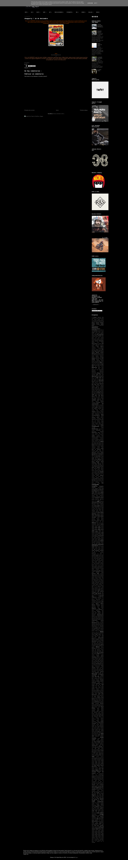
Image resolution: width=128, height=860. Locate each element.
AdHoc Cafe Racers (96, 333)
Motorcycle (96, 643)
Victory (93, 811)
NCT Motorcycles (98, 650)
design (102, 448)
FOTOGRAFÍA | (70, 12)
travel (103, 797)
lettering (102, 591)
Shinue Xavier (101, 729)
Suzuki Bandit (95, 761)
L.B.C (97, 583)
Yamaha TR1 (95, 830)
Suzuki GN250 (101, 761)
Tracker (97, 797)
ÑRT (97, 661)
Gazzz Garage (101, 494)
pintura (96, 677)
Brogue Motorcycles (96, 385)
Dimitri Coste (97, 451)
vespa (93, 810)
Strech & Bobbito (95, 754)
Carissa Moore (101, 406)
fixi (92, 479)
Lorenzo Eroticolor (98, 598)
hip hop (102, 521)
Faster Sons (95, 476)
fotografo (101, 486)
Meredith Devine (101, 619)
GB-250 (94, 495)
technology (95, 772)
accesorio (96, 331)
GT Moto (94, 508)
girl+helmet (94, 502)
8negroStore (95, 329)
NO (101, 653)
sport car (96, 746)
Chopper (102, 411)
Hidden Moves (99, 520)
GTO (97, 508)
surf (95, 758)
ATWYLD (98, 345)
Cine (102, 415)
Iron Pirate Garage (100, 551)
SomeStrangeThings (100, 740)
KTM (95, 583)
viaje (96, 810)
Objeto (99, 661)
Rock (93, 703)
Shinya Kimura (95, 730)
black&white (101, 369)
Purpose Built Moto (97, 684)
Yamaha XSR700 (95, 834)
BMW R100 (94, 376)
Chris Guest (99, 412)
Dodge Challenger (95, 457)
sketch (102, 734)
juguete (96, 565)
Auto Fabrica (100, 346)
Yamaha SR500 (95, 829)
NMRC (98, 653)
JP (101, 564)
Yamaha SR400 (100, 827)
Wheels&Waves (95, 821)
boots (100, 382)
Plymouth (102, 678)
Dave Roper (94, 442)
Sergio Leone (95, 726)
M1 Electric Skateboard (96, 602)
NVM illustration (100, 660)
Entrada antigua (84, 110)
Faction (102, 473)
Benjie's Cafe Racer (95, 361)
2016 (103, 318)
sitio (100, 733)
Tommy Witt (98, 791)
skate (102, 733)
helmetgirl (94, 517)
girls (103, 502)
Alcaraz (96, 335)
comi (99, 425)
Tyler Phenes (97, 802)
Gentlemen (102, 495)
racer (96, 686)
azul (100, 349)
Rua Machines (95, 712)
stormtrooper (101, 753)
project (100, 682)
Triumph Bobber (100, 800)
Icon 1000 (96, 543)
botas (100, 383)
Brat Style (94, 384)
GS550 (102, 507)
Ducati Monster (96, 461)
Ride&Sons (97, 701)
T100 (103, 764)
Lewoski (98, 592)
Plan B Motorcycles (96, 678)
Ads (98, 334)
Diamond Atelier (95, 450)
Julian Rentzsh (101, 565)
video (98, 813)
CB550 (102, 409)
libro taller (102, 592)
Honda (102, 524)
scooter (102, 721)
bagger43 (99, 351)
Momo (99, 628)
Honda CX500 (101, 533)
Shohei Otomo (94, 731)
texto (93, 774)
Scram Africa (101, 722)
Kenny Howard (101, 575)
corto (99, 432)
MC (101, 617)
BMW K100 (101, 374)
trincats (93, 798)
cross (98, 434)
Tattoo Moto (101, 770)
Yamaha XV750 (101, 836)
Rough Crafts (98, 706)
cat (100, 409)
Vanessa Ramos (97, 807)
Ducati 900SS (101, 460)
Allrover (97, 336)
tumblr (94, 801)
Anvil (99, 342)
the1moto (102, 783)
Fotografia (95, 484)
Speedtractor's (95, 745)
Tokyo (99, 790)
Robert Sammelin (100, 702)
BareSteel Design (100, 353)
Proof (103, 682)
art (103, 343)
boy (103, 383)
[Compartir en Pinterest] (35, 66)
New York (99, 652)
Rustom (99, 713)
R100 (103, 684)
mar (103, 609)
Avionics (97, 349)
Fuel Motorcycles (95, 490)
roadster (102, 701)
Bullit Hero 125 (94, 392)
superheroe (94, 757)
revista (99, 696)
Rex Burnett (99, 700)
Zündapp (93, 842)
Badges (93, 351)
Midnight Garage (95, 623)
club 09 (94, 420)
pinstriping (102, 676)
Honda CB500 (98, 529)
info (93, 549)
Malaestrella (94, 609)
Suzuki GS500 (95, 762)
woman (93, 823)
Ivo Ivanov (100, 554)
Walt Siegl (99, 817)
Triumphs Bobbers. (99, 32)
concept (96, 427)
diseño (102, 452)
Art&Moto (94, 344)
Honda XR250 (98, 539)
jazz (93, 558)
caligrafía (98, 401)
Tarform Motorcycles (99, 767)
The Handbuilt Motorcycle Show (98, 778)
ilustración (101, 544)
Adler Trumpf (94, 334)
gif (96, 499)
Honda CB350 (98, 527)
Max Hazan (94, 617)
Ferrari (96, 478)
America (100, 336)
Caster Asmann (95, 409)
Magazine (95, 608)
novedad (93, 659)
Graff (95, 506)
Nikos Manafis (94, 653)
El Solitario (98, 467)
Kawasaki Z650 (97, 574)
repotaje (98, 695)
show (93, 732)
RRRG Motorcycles (100, 711)
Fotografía (95, 486)
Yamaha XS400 (94, 832)
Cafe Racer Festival (100, 396)
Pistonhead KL (101, 677)
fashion (102, 475)
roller (97, 705)
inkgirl (93, 550)
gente (98, 495)
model (96, 627)
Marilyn (99, 611)
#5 (92, 317)
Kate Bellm (98, 570)
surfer (102, 758)
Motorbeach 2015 (100, 641)
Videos (102, 813)
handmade (102, 511)
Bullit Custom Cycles (96, 391)
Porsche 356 (94, 681)
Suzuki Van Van (95, 764)
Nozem (102, 659)
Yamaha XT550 (95, 835)
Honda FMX (101, 534)
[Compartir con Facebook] (33, 66)
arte (97, 344)
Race (103, 685)
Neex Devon (96, 651)
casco (95, 408)
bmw (97, 374)
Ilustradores (95, 545)
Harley (99, 512)
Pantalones (94, 668)
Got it (95, 3)
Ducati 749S (96, 460)
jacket (97, 555)
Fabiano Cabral (98, 473)
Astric (94, 345)
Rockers (102, 703)
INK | (77, 12)
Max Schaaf (98, 617)
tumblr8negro (100, 801)
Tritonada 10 (96, 799)
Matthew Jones (95, 616)
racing (99, 686)
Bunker (102, 392)
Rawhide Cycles (99, 691)
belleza (94, 359)
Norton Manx (101, 658)
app (98, 343)
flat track (97, 479)
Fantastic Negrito (96, 475)
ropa (93, 706)
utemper (93, 806)
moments (96, 628)
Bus (97, 393)
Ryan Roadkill (99, 714)
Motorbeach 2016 (95, 642)
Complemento (96, 426)
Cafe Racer (95, 395)
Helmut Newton (100, 517)
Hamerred (98, 511)
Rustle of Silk (95, 713)
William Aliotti (95, 822)
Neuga (100, 651)
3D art (96, 320)
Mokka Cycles (101, 627)
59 (100, 320)
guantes (99, 508)
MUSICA (97, 12)
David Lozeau (101, 443)
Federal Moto (101, 476)
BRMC (98, 384)
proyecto (98, 683)
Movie (102, 644)
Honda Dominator (95, 534)
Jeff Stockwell (98, 559)
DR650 (93, 458)
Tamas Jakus (101, 766)
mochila (93, 627)
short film (102, 731)
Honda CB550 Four (99, 530)
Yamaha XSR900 (101, 834)
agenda (93, 335)
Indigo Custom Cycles (96, 548)
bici (101, 362)
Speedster (102, 744)
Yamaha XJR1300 (100, 831)
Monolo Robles (95, 630)
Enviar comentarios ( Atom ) (58, 113)
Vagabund (97, 806)
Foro (100, 483)
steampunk (102, 749)
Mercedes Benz (95, 619)
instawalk (102, 550)
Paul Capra (96, 669)
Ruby (99, 712)
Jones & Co (97, 564)
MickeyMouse (95, 622)
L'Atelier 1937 (101, 583)
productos (95, 682)
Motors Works (101, 643)
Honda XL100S (98, 538)
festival (99, 478)
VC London (97, 808)
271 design (95, 319)
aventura (94, 349)
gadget (102, 492)
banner (94, 352)
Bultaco (99, 392)
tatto (103, 768)
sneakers (94, 739)
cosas (93, 433)
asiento (102, 344)
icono (99, 543)
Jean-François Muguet (98, 558)
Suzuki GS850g (101, 763)
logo (100, 594)
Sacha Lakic (96, 715)
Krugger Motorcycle (96, 582)
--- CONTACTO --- (96, 304)
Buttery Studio (101, 393)
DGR (103, 449)
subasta (98, 756)
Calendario (94, 399)
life (96, 593)
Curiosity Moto (100, 435)
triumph (94, 800)
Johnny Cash (101, 561)
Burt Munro (94, 393)
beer (101, 358)
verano (102, 809)
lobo (98, 594)
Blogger (76, 857)
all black (100, 335)
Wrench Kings (98, 823)
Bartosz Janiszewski (100, 354)
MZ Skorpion (98, 649)
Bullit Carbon (101, 390)
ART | (50, 12)
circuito (102, 416)
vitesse (93, 815)
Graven (93, 507)
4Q (99, 320)
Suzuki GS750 (95, 763)
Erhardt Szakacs (98, 470)
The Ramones (99, 782)
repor (95, 695)
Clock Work (102, 419)
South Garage (97, 741)
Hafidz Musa (101, 509)
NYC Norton (94, 661)
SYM (101, 764)
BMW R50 (102, 376)
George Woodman (96, 498)
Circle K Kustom (96, 416)
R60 (96, 685)
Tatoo (100, 768)
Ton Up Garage (96, 792)
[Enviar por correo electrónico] (28, 66)
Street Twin (102, 755)
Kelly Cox (96, 575)
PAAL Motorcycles (96, 666)
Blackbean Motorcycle (98, 370)
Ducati (99, 459)
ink (95, 549)
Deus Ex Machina (97, 449)
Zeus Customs (95, 840)
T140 (93, 765)
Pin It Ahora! (27, 62)
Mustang (94, 648)
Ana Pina (98, 337)
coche (102, 421)
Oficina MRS (99, 662)
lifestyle (100, 593)
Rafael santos (98, 687)
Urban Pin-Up (100, 805)
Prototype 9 (94, 683)
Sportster (100, 746)
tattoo (97, 770)
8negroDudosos (95, 326)
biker (93, 366)
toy (93, 797)
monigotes (94, 629)
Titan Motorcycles (99, 789)
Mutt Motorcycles (99, 648)
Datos (30, 67)
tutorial (93, 802)
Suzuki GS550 (101, 762)
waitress (102, 816)
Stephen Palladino (97, 750)
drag (96, 458)
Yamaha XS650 (101, 833)
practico (102, 681)
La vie (95, 586)
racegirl (93, 686)
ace (99, 331)
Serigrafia (102, 726)
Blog (98, 373)
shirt (100, 730)
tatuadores (99, 771)
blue (101, 373)
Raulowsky (94, 691)
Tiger (103, 788)
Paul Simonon (94, 670)
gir (96, 501)
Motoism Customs (97, 640)
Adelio (102, 332)
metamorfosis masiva (98, 620)
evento (102, 472)
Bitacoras (95, 367)
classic (99, 417)
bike (93, 365)
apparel (100, 343)
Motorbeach (94, 641)
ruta (95, 714)
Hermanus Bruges (96, 519)
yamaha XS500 (95, 833)
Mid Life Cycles (101, 622)
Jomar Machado (97, 563)
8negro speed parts (98, 325)
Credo (102, 433)
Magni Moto (101, 608)
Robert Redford (94, 702)
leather (99, 590)
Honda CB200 (98, 526)
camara (102, 401)
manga (97, 609)
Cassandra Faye (101, 408)
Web (98, 818)
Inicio (57, 110)
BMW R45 (98, 376)
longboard (94, 597)
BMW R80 (99, 377)
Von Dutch (100, 815)
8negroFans (95, 327)
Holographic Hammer (96, 524)
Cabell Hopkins (101, 394)
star (93, 748)
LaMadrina (99, 586)
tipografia (94, 789)
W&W (98, 816)
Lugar (102, 601)
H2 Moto (97, 509)
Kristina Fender (101, 581)
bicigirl (102, 363)
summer (102, 756)
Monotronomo (101, 630)
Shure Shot (96, 732)
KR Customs (101, 580)
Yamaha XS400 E (100, 832)
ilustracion (95, 544)
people (93, 672)
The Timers (98, 783)
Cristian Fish (94, 434)
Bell (103, 358)
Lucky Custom (98, 601)
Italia (97, 554)
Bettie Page (94, 362)
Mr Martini (94, 645)
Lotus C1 (99, 600)
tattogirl (93, 770)
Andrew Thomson (100, 338)
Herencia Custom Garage (98, 518)
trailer (100, 797)
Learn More (90, 3)
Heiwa (99, 516)
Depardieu (98, 448)
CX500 (97, 439)
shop (98, 731)
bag (96, 351)
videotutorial (96, 814)
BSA (96, 387)
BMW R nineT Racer (100, 375)
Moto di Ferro (99, 633)
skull (93, 736)
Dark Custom (97, 441)
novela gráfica (98, 659)
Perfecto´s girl (98, 672)
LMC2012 (95, 594)
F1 (94, 473)
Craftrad (97, 433)
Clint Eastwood (97, 419)
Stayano (98, 749)
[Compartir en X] (31, 66)
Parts (103, 668)
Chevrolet (98, 411)
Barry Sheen (94, 354)
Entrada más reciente (29, 110)
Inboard (100, 545)
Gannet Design (100, 493)
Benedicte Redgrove (96, 360)
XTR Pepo (97, 825)
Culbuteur (102, 434)
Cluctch (99, 420)
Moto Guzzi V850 (100, 635)
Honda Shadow (97, 537)
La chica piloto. (99, 70)
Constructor (95, 429)
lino (93, 594)
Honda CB (94, 525)
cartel (96, 407)
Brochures (102, 384)
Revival (102, 696)
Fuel (103, 488)
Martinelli (99, 613)
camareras (94, 402)
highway (98, 521)
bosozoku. (97, 383)
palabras (98, 667)
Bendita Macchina (100, 359)
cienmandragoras (96, 415)
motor (102, 640)
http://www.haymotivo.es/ (56, 54)
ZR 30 (102, 841)
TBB (103, 771)
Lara (100, 587)
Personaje (95, 674)
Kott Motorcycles (95, 580)
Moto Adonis (94, 633)
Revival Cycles (95, 697)
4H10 (98, 320)
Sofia (99, 739)
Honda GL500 (101, 535)
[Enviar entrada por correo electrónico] (26, 65)
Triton (98, 798)
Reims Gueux (95, 693)
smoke (102, 737)
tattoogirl (94, 771)
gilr (101, 499)
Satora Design (96, 720)
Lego (98, 591)
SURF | (44, 12)
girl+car (102, 501)
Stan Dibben (101, 747)
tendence (94, 773)
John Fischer (95, 561)
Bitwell (100, 367)
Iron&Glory (96, 552)
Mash (103, 613)
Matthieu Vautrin (101, 616)
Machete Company (96, 604)
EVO (93, 473)
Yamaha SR (101, 826)
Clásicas (94, 417)
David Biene (99, 442)
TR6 (95, 797)
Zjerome (100, 840)
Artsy (99, 344)
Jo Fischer (97, 560)
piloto (93, 676)
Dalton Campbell (95, 440)
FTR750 (100, 488)
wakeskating (94, 817)
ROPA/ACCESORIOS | (59, 12)
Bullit (97, 390)
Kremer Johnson (95, 581)
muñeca (97, 645)
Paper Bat (99, 668)
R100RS (93, 685)
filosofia (102, 478)
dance (100, 440)
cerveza (94, 410)
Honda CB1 (98, 525)
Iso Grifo (100, 553)
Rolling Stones (101, 705)
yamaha (102, 825)
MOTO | (26, 12)
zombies (99, 841)
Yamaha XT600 (101, 835)
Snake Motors (101, 738)
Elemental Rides (97, 468)
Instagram (97, 550)
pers (103, 672)
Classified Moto (100, 418)
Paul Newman (101, 669)
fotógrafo (95, 487)
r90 (101, 685)
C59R (93, 394)
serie (99, 726)
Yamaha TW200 (101, 830)
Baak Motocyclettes (95, 350)
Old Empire (98, 663)
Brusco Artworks (100, 386)
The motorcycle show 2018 (97, 779)
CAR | (32, 12)
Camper (102, 402)
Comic (102, 425)
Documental (98, 456)
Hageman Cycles (95, 510)
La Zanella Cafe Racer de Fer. (99, 58)
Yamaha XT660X (95, 836)
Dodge (102, 456)
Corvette (102, 432)
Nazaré (93, 650)
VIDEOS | (83, 12)
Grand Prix (102, 506)
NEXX (102, 652)
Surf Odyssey (99, 758)
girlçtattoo (99, 502)
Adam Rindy (98, 332)
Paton (93, 669)
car (103, 403)
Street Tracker (97, 755)
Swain (99, 764)
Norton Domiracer (95, 658)
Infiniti (102, 548)
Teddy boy (101, 772)
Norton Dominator (100, 657)
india (103, 545)
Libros (93, 593)
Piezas (102, 675)
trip (96, 798)
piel (99, 675)
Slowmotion (96, 737)
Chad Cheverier (100, 410)
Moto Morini (95, 636)
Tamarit (98, 765)
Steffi (93, 750)
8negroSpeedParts (96, 328)
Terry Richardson (100, 773)
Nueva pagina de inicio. (99, 44)
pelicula (102, 671)
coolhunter (99, 430)
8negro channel (96, 322)
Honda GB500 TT (95, 535)
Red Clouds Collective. (99, 692)
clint (93, 419)
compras (102, 426)
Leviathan (94, 592)
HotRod (102, 540)
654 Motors (101, 321)
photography (101, 674)
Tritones (102, 799)
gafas (93, 493)
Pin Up (97, 676)
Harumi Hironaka (100, 513)
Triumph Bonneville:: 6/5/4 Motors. (100, 25)
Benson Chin (101, 361)
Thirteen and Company (98, 784)
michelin (102, 621)
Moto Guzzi (99, 634)
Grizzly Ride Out (98, 507)
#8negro (95, 317)
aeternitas (101, 334)
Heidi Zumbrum (95, 516)
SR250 (95, 747)
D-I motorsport (101, 439)
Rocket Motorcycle (95, 704)
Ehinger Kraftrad (97, 466)
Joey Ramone (101, 560)
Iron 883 (94, 551)
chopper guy (94, 412)
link (103, 593)
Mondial (102, 628)
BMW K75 (94, 375)
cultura (94, 435)
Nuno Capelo (94, 660)
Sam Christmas (95, 716)
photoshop (95, 675)
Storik (97, 753)
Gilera (98, 499)
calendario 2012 (96, 400)
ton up (102, 791)
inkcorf (102, 549)
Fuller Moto (95, 492)
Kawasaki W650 (96, 573)
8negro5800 (101, 325)
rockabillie (97, 703)
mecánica (97, 618)
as (100, 344)
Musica (98, 647)
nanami (102, 649)
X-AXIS (99, 824)
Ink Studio (98, 549)
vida (96, 811)
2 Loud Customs (98, 318)
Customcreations (96, 438)
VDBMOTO (102, 808)
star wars (98, 748)
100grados (100, 317)
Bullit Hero (102, 391)
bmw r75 (94, 377)
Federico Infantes (96, 477)
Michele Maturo (96, 621)
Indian (93, 547)
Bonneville (101, 380)
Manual (100, 609)
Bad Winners (101, 350)
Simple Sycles (101, 732)
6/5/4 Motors (96, 321)
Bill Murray (98, 366)
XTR (93, 825)
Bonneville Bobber (95, 381)
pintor (93, 677)
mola (93, 628)
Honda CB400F (98, 528)
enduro (99, 469)
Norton (99, 656)
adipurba (102, 333)
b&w (103, 349)
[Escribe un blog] (30, 66)
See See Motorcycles (99, 725)
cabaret (96, 394)
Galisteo (95, 493)
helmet (102, 516)
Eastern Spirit (100, 465)
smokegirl (95, 738)
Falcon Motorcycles (96, 474)
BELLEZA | (91, 12)
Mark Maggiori (98, 612)
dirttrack (99, 452)
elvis (96, 469)
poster (98, 681)
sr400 (98, 747)
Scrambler (94, 723)
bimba (102, 366)
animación (101, 341)
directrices (102, 451)
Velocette (93, 809)
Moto (102, 632)
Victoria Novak (101, 810)
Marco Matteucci (97, 610)
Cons (102, 427)
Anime (94, 342)
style (94, 756)
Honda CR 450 (95, 533)
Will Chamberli (101, 821)
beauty (93, 358)
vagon (101, 806)
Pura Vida (102, 683)
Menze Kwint (101, 618)
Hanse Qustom (95, 512)
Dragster (99, 458)
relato (99, 693)
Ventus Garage (98, 809)
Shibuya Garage (95, 729)
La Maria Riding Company (97, 584)
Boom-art (97, 382)
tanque (93, 767)
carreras (93, 407)
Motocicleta (95, 637)
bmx (103, 377)
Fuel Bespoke (95, 489)
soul (93, 741)
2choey (99, 319)
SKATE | (38, 12)
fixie (94, 479)
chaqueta (94, 411)
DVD (98, 462)
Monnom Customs (100, 629)
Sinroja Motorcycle (95, 733)
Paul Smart (99, 670)
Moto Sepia (101, 636)
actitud (93, 332)
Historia (94, 522)
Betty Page (98, 362)
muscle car (101, 645)
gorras (93, 506)
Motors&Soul (94, 644)
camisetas (98, 402)
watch (102, 817)
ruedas (102, 712)
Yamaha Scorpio (95, 826)
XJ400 (102, 824)
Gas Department (95, 494)
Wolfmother (101, 822)
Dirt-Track (94, 452)
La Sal (98, 585)
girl (98, 501)
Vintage (102, 814)
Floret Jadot (101, 479)
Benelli (102, 360)
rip (100, 701)
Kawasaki (98, 571)
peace (98, 671)
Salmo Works (101, 715)
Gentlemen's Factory (99, 497)
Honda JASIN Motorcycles (96, 536)
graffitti (98, 506)
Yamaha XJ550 (94, 831)
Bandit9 (102, 351)
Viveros (96, 815)
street (100, 754)
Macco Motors (100, 603)
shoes (102, 730)
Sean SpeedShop (100, 723)
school (98, 721)
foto (103, 483)
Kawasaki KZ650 (100, 572)
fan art (102, 474)
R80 (99, 685)
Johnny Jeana (94, 562)
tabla (95, 765)
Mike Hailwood (101, 623)
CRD (100, 433)
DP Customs (101, 457)
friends (96, 488)
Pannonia (102, 667)
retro (95, 696)
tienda (100, 788)
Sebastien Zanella (96, 724)
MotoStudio (99, 644)
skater (99, 734)
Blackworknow (94, 373)
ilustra (102, 543)
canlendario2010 (97, 403)
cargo (97, 406)
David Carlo (96, 443)
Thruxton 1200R (95, 788)
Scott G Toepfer (95, 722)
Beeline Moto (97, 358)
